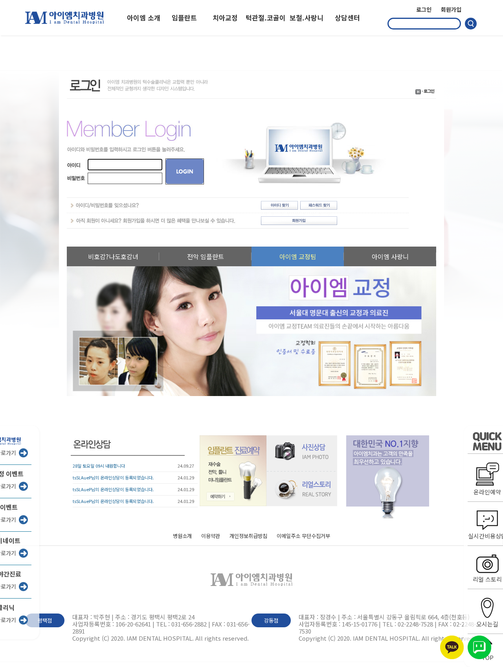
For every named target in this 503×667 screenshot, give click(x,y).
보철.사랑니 (306, 17)
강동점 (271, 620)
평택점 (45, 620)
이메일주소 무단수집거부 (303, 536)
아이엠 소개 (143, 17)
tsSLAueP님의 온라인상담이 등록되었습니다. (113, 477)
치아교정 (225, 17)
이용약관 (210, 536)
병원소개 (182, 536)
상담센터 (347, 17)
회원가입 (451, 9)
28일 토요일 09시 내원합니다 (99, 465)
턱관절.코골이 (266, 17)
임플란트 (184, 17)
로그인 (423, 9)
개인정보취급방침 (248, 536)
